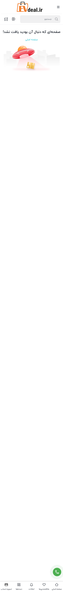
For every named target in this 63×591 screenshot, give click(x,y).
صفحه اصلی (31, 39)
